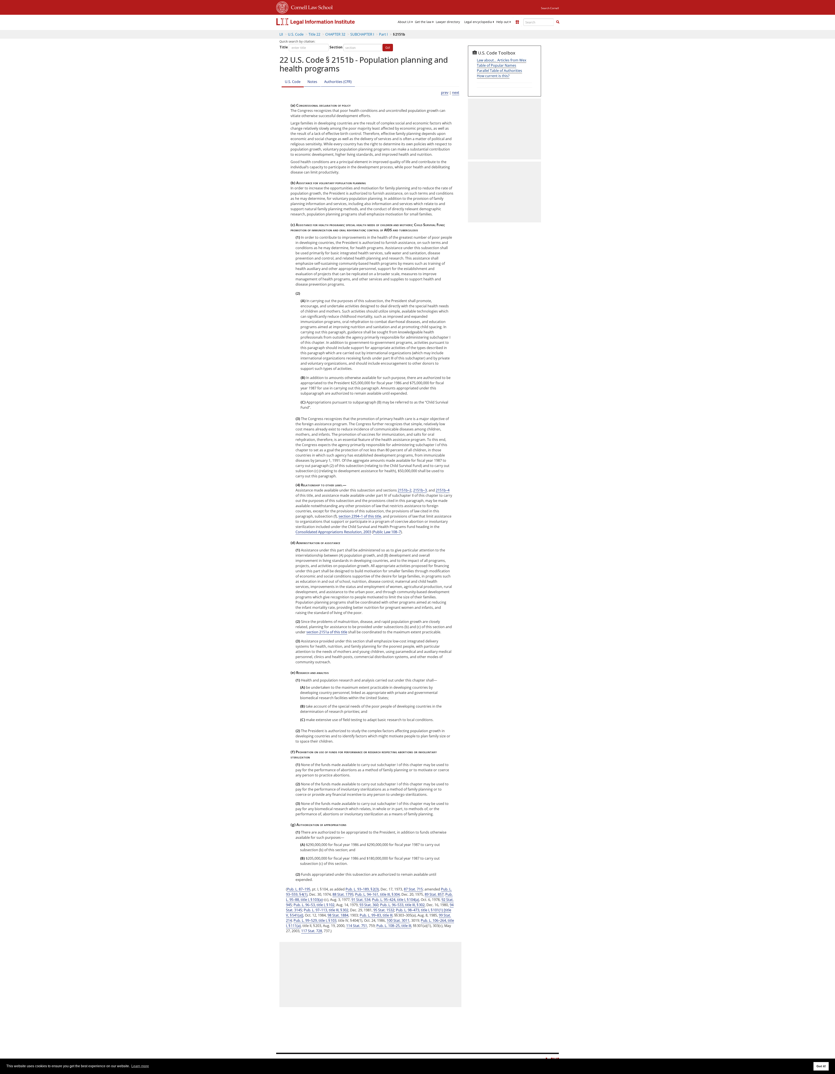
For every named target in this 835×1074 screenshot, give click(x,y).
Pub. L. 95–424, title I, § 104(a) (395, 899)
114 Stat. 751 (356, 925)
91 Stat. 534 (360, 899)
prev (444, 92)
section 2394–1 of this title (360, 516)
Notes (312, 81)
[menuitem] (404, 22)
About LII (404, 22)
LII (281, 34)
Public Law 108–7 (387, 532)
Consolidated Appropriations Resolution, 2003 (333, 532)
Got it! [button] (821, 1066)
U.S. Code (296, 34)
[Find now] (558, 22)
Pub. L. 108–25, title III (393, 925)
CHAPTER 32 (335, 34)
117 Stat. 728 (311, 930)
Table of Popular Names (496, 65)
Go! (387, 47)
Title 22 (314, 34)
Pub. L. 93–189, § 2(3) (362, 889)
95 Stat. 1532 (383, 910)
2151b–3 (420, 490)
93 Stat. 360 (368, 904)
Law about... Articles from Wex (501, 60)
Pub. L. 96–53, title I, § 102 (314, 904)
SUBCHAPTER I (362, 34)
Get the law (423, 22)
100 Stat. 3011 (398, 920)
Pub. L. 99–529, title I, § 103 (315, 920)
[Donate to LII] (517, 22)
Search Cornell (550, 8)
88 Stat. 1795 (342, 894)
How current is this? (493, 75)
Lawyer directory (448, 22)
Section (335, 47)
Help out (502, 22)
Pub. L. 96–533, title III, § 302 (402, 904)
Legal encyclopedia (478, 22)
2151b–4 (442, 490)
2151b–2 (404, 490)
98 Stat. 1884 (337, 915)
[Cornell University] (282, 6)
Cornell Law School (310, 6)
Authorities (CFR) (338, 81)
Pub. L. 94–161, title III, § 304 (377, 894)
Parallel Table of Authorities (499, 70)
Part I (383, 34)
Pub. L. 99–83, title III (376, 915)
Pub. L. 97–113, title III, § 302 (326, 910)
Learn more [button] (140, 1066)
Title (283, 47)
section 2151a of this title (326, 632)
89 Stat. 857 (434, 894)
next (455, 92)
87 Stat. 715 (413, 889)
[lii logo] (325, 22)
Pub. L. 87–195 (298, 889)
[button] (557, 21)
